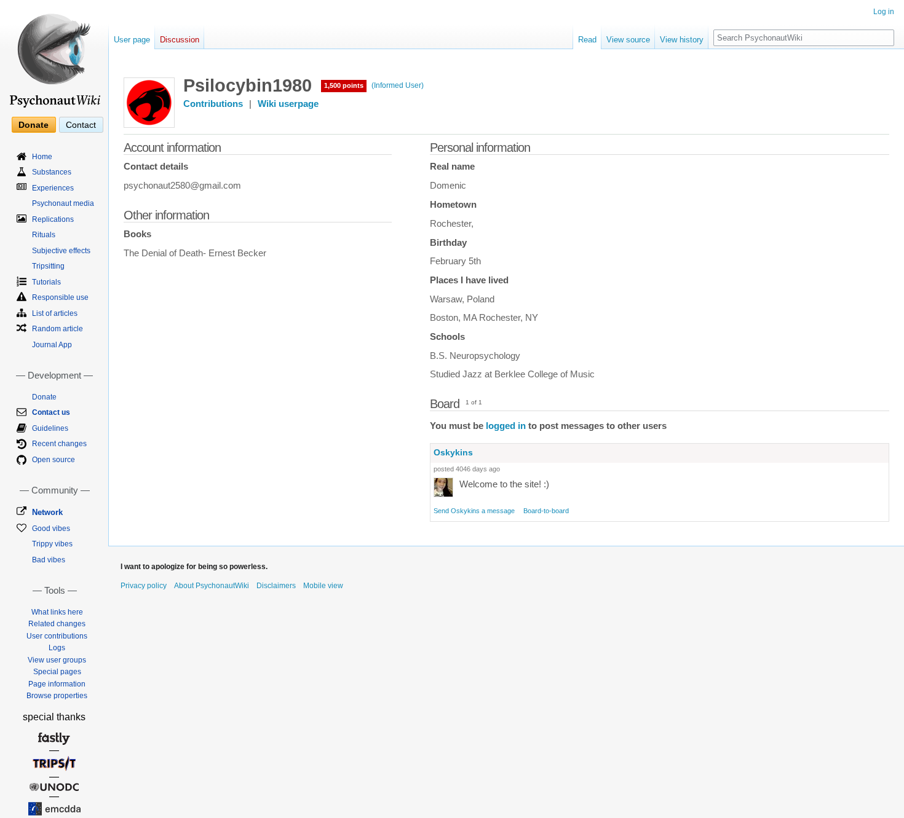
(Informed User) (397, 85)
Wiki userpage (288, 104)
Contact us (51, 412)
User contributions (56, 636)
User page (132, 39)
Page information (56, 684)
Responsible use (60, 297)
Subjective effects (61, 250)
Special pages (57, 671)
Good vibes (51, 528)
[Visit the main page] (54, 55)
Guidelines (50, 428)
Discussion (179, 39)
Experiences (53, 188)
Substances (51, 172)
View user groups (57, 660)
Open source (53, 459)
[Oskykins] (443, 487)
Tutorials (46, 282)
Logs (57, 647)
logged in (506, 426)
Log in (883, 11)
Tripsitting (48, 266)
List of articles (54, 313)
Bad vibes (48, 560)
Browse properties (56, 695)
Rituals (43, 234)
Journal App (52, 344)
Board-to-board (546, 510)
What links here (57, 612)
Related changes (56, 623)
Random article (57, 328)
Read (587, 39)
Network (47, 512)
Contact (81, 125)
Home (42, 156)
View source (628, 39)
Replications (53, 219)
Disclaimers (276, 585)
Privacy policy (144, 585)
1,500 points (343, 85)
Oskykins (453, 452)
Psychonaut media (63, 203)
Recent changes (59, 443)
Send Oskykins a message (474, 510)
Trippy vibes (52, 544)
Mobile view (323, 585)
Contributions (213, 104)
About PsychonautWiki (211, 585)
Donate (33, 125)
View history (682, 39)
